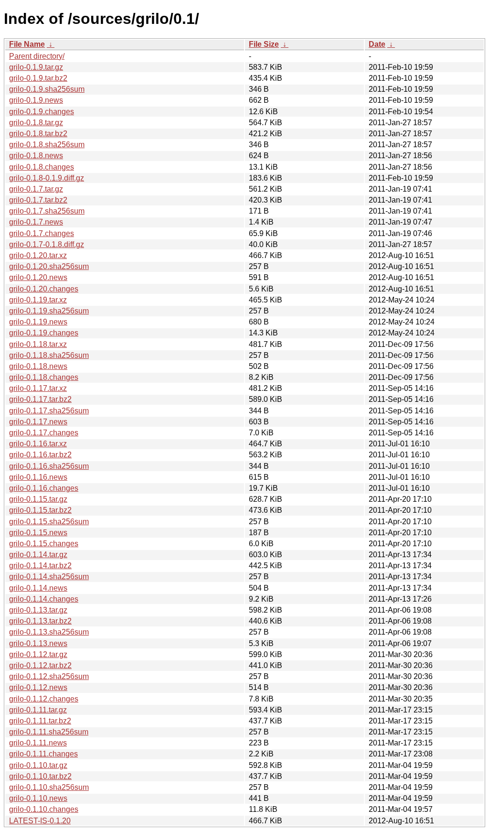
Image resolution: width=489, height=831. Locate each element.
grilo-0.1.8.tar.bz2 (38, 134)
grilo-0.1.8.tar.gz (36, 123)
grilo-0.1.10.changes (43, 809)
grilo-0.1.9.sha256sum (47, 89)
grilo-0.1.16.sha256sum (49, 466)
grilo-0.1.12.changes (43, 699)
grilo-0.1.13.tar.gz (38, 610)
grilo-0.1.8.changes (41, 167)
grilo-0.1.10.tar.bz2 (40, 776)
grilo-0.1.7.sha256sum (47, 211)
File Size (264, 44)
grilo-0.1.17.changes (43, 433)
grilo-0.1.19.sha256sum (49, 311)
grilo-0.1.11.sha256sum (48, 732)
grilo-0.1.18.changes (43, 377)
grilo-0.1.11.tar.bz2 (40, 721)
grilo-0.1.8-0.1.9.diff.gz (46, 178)
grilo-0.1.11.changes (43, 754)
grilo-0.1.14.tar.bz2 (40, 565)
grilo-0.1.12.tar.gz (38, 654)
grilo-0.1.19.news (38, 322)
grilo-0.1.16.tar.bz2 (40, 455)
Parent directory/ (36, 56)
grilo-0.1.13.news (38, 643)
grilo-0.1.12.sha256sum (49, 676)
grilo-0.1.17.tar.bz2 (40, 399)
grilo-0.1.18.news (38, 366)
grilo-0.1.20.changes (43, 289)
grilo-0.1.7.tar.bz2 (38, 200)
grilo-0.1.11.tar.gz (38, 710)
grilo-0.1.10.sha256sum (49, 787)
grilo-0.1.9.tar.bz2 (38, 78)
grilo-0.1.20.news (38, 277)
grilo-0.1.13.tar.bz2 (40, 621)
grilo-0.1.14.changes (43, 599)
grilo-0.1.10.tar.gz (38, 765)
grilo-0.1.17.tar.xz (38, 388)
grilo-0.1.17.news (38, 422)
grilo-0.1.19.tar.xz (38, 300)
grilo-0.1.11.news (38, 743)
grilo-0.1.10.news (38, 798)
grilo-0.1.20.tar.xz (38, 255)
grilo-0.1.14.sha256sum (49, 576)
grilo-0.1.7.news (36, 222)
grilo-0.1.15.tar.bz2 (40, 510)
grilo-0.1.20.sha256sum (49, 266)
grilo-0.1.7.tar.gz (36, 189)
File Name (27, 44)
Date (377, 44)
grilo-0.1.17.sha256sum (49, 411)
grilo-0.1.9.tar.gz (36, 67)
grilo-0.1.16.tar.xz (38, 444)
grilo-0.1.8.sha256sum (47, 144)
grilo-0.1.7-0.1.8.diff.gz (46, 244)
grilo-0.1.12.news (38, 687)
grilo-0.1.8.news (36, 155)
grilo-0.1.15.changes (43, 544)
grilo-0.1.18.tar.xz (38, 344)
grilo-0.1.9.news (36, 100)
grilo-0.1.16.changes (43, 488)
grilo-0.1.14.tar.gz (38, 554)
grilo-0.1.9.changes (41, 112)
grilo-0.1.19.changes (43, 333)
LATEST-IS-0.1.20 (40, 821)
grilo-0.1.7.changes (41, 233)
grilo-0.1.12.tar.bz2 (40, 665)
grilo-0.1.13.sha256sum (49, 632)
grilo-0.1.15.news (38, 533)
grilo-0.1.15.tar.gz (38, 499)
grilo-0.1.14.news (38, 588)
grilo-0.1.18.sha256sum (49, 355)
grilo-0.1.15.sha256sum (49, 522)
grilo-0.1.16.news (38, 477)
